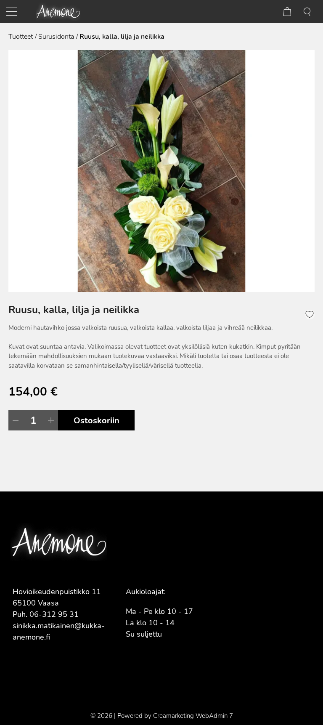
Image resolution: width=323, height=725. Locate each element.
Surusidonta (56, 36)
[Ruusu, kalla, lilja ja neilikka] (161, 171)
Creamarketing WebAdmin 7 (193, 716)
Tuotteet (20, 36)
